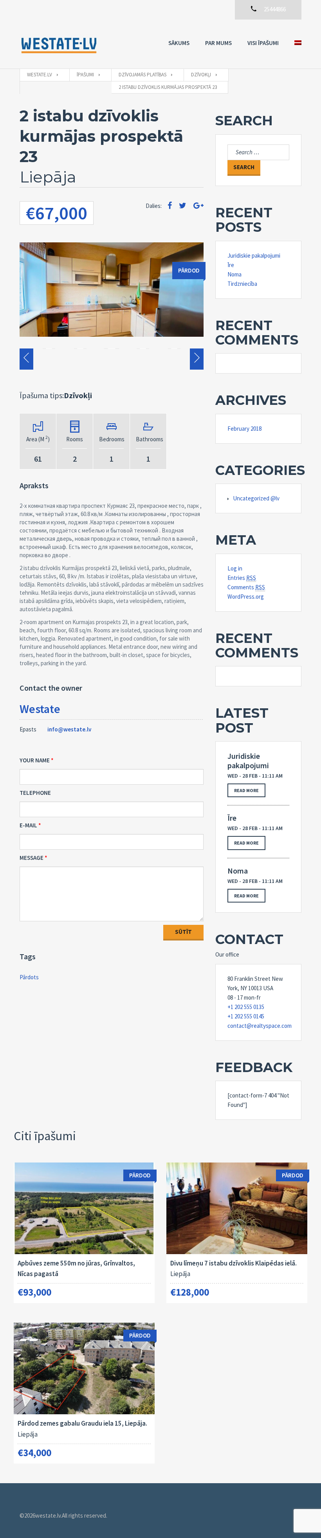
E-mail (28, 825)
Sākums (178, 43)
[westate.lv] (59, 44)
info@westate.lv (69, 729)
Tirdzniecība (242, 283)
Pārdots (29, 977)
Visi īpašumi (263, 43)
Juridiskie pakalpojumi (253, 255)
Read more (246, 790)
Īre (230, 265)
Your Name (35, 760)
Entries (241, 577)
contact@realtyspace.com (258, 1025)
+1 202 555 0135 (245, 1007)
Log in (234, 568)
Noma (234, 274)
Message (31, 857)
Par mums (218, 43)
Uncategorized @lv (256, 498)
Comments (246, 587)
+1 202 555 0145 (245, 1016)
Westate (40, 708)
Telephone (35, 792)
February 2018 (244, 428)
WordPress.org (245, 596)
